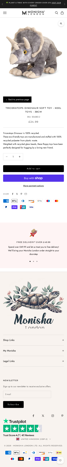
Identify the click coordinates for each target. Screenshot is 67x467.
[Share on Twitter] (17, 194)
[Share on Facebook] (12, 194)
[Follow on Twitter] (43, 415)
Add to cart (33, 168)
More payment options (33, 185)
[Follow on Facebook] (33, 415)
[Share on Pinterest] (21, 194)
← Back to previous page (17, 99)
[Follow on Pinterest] (62, 415)
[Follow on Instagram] (52, 415)
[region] (33, 242)
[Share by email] (25, 194)
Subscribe (13, 404)
